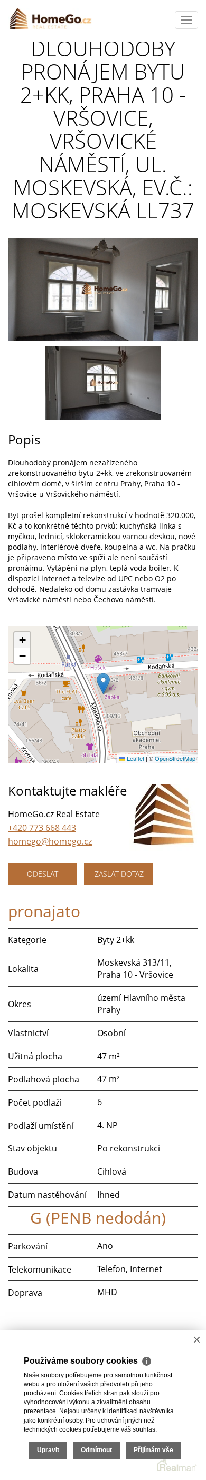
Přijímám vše (153, 1450)
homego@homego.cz (50, 841)
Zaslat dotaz (119, 874)
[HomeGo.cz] (50, 18)
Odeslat (42, 874)
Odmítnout (96, 1450)
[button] (103, 683)
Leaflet (134, 758)
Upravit (48, 1450)
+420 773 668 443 (42, 827)
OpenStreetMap (175, 758)
